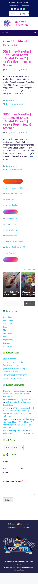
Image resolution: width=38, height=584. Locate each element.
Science (6, 343)
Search (29, 303)
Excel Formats (11, 219)
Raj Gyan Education (21, 23)
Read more (18, 93)
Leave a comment (14, 104)
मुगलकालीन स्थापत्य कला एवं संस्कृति (15, 368)
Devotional (7, 317)
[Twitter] (15, 9)
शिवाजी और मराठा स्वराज (11, 365)
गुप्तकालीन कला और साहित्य (12, 378)
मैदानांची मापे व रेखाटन (12, 230)
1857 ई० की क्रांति (9, 359)
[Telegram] (21, 9)
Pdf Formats (10, 253)
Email (6, 472)
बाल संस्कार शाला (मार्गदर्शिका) (14, 188)
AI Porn (6, 408)
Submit (8, 500)
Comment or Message (13, 481)
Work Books (10, 199)
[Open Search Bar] (35, 33)
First (4, 468)
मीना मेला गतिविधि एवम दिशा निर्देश (15, 247)
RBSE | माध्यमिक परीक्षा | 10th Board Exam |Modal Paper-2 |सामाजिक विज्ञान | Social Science (17, 58)
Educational (11, 100)
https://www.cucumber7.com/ (16, 391)
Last (21, 468)
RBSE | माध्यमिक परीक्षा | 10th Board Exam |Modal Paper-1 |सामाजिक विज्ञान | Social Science (17, 121)
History (6, 327)
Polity (5, 336)
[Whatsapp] (24, 9)
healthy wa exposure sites (14, 430)
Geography (8, 323)
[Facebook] (12, 9)
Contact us (25, 6)
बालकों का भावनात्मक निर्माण (13, 194)
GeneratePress (19, 570)
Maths (5, 330)
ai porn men (8, 419)
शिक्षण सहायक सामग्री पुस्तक (14, 241)
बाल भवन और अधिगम (11, 205)
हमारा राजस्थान (8, 346)
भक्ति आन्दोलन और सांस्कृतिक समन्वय (15, 375)
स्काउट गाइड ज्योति (11, 236)
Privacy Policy (23, 2)
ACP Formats (10, 224)
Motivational (8, 333)
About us (15, 6)
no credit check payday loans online (18, 399)
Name (6, 461)
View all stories (28, 270)
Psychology (8, 339)
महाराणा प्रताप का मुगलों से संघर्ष (13, 362)
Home (12, 2)
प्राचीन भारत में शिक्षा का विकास (14, 371)
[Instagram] (18, 9)
